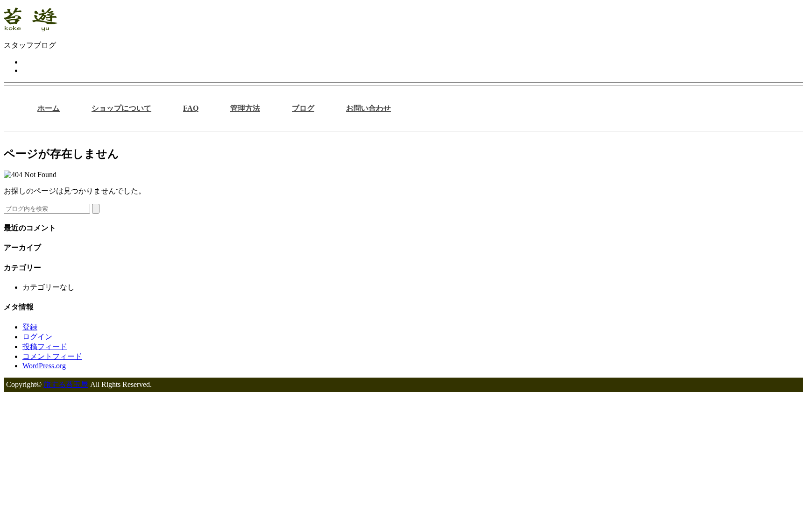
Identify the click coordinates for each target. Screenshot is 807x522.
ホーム (48, 108)
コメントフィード (52, 356)
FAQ (190, 108)
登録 (29, 327)
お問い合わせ (368, 108)
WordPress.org (44, 366)
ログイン (37, 337)
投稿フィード (44, 346)
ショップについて (121, 108)
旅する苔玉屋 (65, 384)
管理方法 (245, 108)
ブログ (303, 108)
